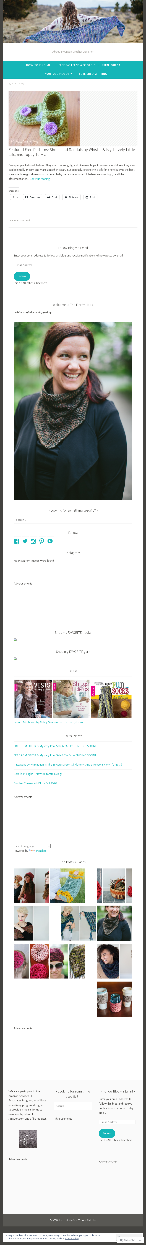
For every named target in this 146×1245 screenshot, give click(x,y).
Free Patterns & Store (75, 65)
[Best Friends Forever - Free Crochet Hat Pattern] (31, 886)
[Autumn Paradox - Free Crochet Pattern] (31, 924)
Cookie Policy (72, 1239)
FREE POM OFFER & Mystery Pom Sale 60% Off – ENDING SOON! (55, 746)
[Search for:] (73, 519)
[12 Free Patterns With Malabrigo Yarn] (114, 962)
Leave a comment (19, 220)
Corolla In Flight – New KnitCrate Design (38, 774)
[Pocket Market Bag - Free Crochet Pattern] (67, 886)
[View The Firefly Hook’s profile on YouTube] (50, 541)
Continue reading (40, 179)
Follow (22, 276)
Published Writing (93, 73)
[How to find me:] (114, 924)
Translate (41, 850)
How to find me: (39, 65)
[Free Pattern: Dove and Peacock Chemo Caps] (67, 962)
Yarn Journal (112, 65)
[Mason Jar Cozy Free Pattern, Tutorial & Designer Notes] (114, 1000)
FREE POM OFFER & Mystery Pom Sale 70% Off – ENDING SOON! (55, 755)
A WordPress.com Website (72, 1219)
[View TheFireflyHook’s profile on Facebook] (17, 541)
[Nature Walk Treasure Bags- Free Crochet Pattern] (114, 886)
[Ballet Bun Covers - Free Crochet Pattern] (31, 962)
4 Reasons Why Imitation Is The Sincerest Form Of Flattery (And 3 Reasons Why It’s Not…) (68, 764)
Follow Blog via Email (73, 248)
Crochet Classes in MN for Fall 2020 (35, 783)
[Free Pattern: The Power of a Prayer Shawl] (78, 924)
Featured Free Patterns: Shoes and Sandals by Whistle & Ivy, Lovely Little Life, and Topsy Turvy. (72, 153)
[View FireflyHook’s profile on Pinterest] (42, 541)
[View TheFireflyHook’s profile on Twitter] (25, 541)
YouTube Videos (57, 73)
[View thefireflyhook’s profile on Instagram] (33, 541)
